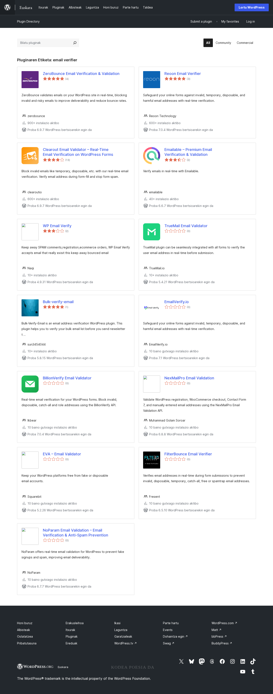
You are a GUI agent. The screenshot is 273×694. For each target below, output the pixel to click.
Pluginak (72, 636)
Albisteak (23, 630)
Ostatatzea (25, 636)
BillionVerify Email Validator (67, 378)
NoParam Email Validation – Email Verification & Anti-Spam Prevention (75, 532)
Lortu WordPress (252, 7)
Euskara (63, 667)
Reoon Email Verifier (182, 73)
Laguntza (120, 630)
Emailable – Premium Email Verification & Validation (188, 152)
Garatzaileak (123, 636)
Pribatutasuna (26, 643)
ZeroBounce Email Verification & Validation (81, 73)
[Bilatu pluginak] (75, 43)
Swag (168, 643)
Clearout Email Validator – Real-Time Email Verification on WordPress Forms (78, 152)
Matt (217, 630)
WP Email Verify (57, 226)
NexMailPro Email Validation (189, 378)
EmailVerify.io (176, 302)
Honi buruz (24, 623)
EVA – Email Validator (62, 454)
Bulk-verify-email (58, 302)
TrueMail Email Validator (186, 226)
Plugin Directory (28, 21)
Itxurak (70, 630)
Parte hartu (171, 623)
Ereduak (71, 643)
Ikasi (117, 623)
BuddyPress (222, 643)
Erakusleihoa (75, 623)
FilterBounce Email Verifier (188, 454)
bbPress (219, 636)
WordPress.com (224, 623)
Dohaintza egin (175, 636)
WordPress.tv (125, 643)
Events (168, 630)
